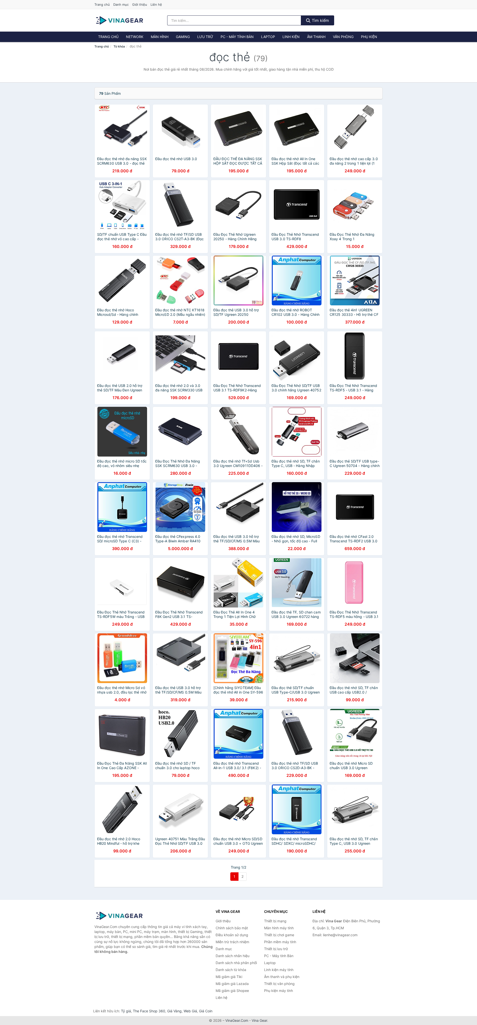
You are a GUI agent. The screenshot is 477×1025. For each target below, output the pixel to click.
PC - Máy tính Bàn (237, 37)
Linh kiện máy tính (278, 970)
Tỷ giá (126, 1011)
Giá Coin (205, 1011)
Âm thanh (316, 37)
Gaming (183, 37)
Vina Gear (259, 1020)
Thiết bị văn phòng (279, 983)
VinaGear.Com (236, 1020)
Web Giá (190, 1011)
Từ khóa (119, 46)
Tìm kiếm (320, 20)
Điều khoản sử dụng (232, 935)
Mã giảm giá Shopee (232, 990)
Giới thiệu (139, 4)
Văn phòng (343, 37)
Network (134, 37)
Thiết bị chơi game (279, 935)
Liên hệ (156, 4)
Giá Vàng (174, 1011)
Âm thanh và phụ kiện (281, 977)
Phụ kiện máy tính (278, 990)
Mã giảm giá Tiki (229, 977)
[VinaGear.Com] (119, 20)
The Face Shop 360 (149, 1011)
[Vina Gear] (119, 916)
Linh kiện (291, 37)
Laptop (268, 37)
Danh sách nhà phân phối (236, 963)
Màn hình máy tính (279, 928)
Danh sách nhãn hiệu (232, 956)
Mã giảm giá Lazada (232, 983)
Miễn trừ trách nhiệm (232, 942)
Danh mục (121, 4)
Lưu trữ (205, 37)
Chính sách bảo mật (232, 928)
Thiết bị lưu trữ (276, 949)
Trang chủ (102, 4)
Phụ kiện (369, 37)
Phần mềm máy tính (280, 942)
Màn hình (159, 37)
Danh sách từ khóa (231, 970)
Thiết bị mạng (275, 921)
